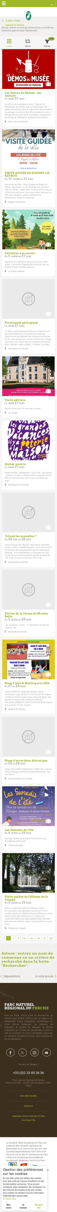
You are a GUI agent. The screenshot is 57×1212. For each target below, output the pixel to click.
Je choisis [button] (23, 1206)
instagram (34, 1052)
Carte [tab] (28, 46)
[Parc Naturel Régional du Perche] (28, 16)
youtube (46, 1052)
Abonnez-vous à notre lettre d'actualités (28, 1118)
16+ (24, 938)
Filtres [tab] (47, 46)
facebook (10, 1052)
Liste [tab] (9, 46)
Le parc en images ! (28, 1064)
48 (38, 938)
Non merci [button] (8, 1206)
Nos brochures (28, 1096)
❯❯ (51, 938)
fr (52, 5)
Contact (28, 1106)
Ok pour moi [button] (39, 1206)
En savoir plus (9, 1198)
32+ (32, 938)
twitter (22, 1052)
